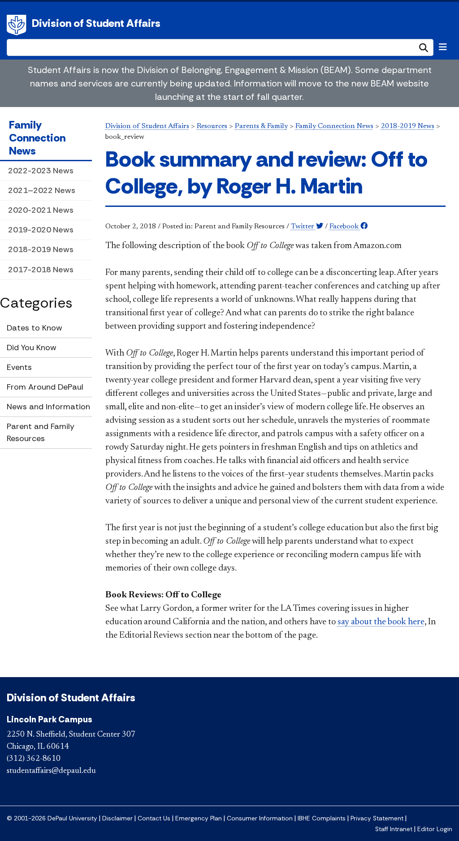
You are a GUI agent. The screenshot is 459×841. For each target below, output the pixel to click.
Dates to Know (34, 327)
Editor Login (434, 829)
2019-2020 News (41, 229)
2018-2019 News (41, 249)
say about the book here (381, 622)
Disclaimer (117, 818)
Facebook (344, 226)
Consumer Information (260, 818)
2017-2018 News (41, 269)
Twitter (303, 226)
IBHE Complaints (322, 818)
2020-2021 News (41, 210)
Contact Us (154, 818)
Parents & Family (261, 126)
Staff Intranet (393, 829)
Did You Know (31, 347)
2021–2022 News (41, 190)
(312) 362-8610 (34, 759)
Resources (212, 126)
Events (19, 367)
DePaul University (18, 25)
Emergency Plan (198, 818)
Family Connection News (37, 138)
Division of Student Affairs (96, 23)
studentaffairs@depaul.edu (51, 771)
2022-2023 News (41, 170)
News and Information (48, 406)
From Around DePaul (45, 387)
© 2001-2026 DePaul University (52, 818)
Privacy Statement (377, 818)
